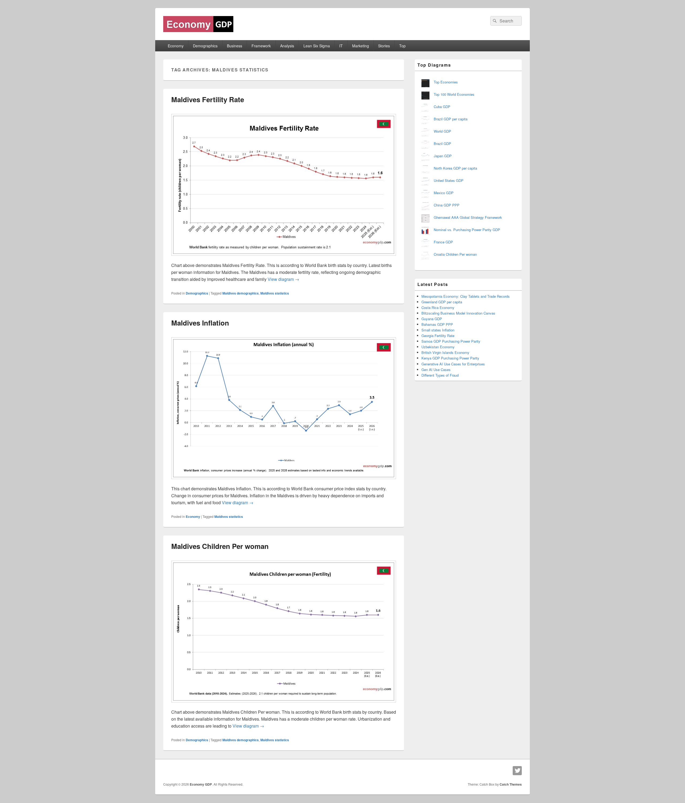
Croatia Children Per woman (455, 254)
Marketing (360, 45)
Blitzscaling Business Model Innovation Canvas (458, 313)
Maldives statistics (274, 293)
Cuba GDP (442, 106)
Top (402, 45)
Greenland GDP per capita (441, 301)
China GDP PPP (446, 205)
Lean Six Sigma (316, 45)
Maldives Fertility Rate (207, 99)
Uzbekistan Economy (438, 346)
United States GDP (448, 180)
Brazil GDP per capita (450, 118)
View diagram (283, 279)
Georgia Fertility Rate (437, 335)
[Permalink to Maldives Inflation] (283, 482)
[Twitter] (517, 770)
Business (234, 45)
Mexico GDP (444, 192)
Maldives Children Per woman (220, 546)
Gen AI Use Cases (436, 369)
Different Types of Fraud (440, 375)
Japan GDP (443, 155)
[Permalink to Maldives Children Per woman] (283, 705)
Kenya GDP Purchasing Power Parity (450, 358)
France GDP (443, 241)
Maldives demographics (240, 293)
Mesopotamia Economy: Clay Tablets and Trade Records (465, 296)
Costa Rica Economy (437, 307)
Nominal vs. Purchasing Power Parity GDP (467, 229)
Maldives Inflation (200, 323)
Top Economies (446, 82)
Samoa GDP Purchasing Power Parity (450, 341)
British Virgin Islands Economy (445, 352)
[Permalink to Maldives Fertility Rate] (283, 258)
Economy (176, 45)
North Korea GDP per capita (455, 168)
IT (341, 45)
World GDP (442, 131)
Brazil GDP (442, 143)
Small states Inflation (437, 329)
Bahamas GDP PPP (437, 324)
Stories (384, 45)
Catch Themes (511, 784)
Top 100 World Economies (454, 94)
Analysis (287, 45)
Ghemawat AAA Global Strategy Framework (468, 217)
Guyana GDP (431, 318)
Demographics (205, 45)
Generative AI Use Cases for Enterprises (453, 363)
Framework (261, 45)
